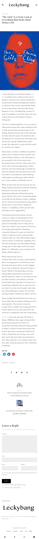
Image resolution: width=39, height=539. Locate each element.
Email (3, 464)
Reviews (9, 531)
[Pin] (22, 372)
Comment (4, 434)
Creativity (15, 531)
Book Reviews (5, 14)
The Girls (5, 317)
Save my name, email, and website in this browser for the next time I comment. (19, 473)
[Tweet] (16, 372)
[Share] (11, 372)
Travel (21, 531)
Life (26, 531)
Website (23, 464)
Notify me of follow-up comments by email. (15, 484)
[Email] (27, 372)
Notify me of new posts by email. (13, 487)
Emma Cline (5, 362)
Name (3, 456)
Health (30, 531)
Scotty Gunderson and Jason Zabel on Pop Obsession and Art (19, 393)
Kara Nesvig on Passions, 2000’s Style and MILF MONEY (19, 411)
